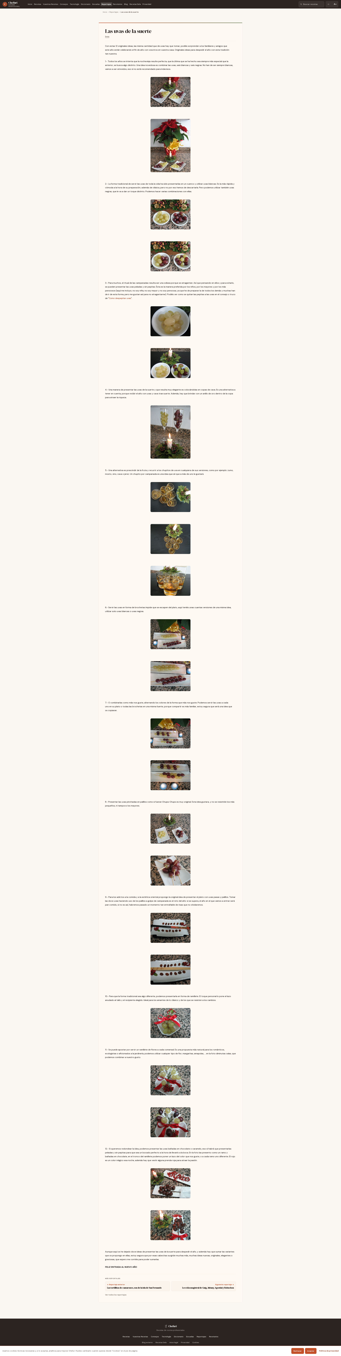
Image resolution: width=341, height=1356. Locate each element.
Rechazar (297, 1351)
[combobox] (311, 4)
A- (329, 4)
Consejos (64, 4)
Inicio (30, 4)
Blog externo (147, 1342)
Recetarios (117, 4)
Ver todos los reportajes (115, 1295)
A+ (335, 4)
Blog (126, 4)
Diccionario (85, 4)
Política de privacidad (329, 1351)
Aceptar (310, 1351)
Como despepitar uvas (120, 298)
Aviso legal (173, 1342)
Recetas (37, 4)
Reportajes (106, 4)
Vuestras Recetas (50, 4)
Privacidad (147, 4)
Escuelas (96, 4)
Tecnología (74, 4)
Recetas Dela (135, 4)
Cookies (195, 1342)
